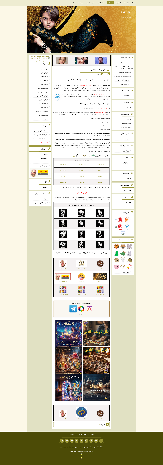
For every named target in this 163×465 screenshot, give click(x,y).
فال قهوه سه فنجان (126, 123)
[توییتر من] (76, 441)
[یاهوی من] (101, 441)
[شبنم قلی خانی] (62, 60)
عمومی (99, 424)
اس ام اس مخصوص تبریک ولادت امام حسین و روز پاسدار (124, 67)
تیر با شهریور (63, 170)
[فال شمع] (68, 361)
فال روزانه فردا (44, 199)
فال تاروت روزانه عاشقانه (41, 111)
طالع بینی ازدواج (127, 150)
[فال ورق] (68, 388)
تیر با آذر (63, 176)
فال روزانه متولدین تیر (97, 69)
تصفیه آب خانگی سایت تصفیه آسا (40, 130)
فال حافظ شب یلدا (43, 162)
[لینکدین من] (62, 441)
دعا (130, 166)
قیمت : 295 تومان (40, 58)
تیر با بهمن (81, 182)
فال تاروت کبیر (44, 72)
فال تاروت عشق (44, 107)
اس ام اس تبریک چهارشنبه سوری (123, 76)
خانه (132, 2)
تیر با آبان (81, 176)
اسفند (81, 155)
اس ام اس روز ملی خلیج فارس (124, 80)
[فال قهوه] (96, 361)
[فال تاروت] (96, 334)
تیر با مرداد (81, 170)
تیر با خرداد (63, 164)
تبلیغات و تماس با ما (78, 2)
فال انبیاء (129, 107)
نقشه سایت (73, 451)
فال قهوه (129, 119)
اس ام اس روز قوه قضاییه (125, 72)
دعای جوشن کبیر (127, 162)
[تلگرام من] (96, 441)
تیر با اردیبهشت (81, 164)
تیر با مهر (100, 176)
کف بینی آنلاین (127, 139)
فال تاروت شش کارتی (42, 96)
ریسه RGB (128, 202)
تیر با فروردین (100, 164)
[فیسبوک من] (91, 441)
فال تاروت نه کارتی (43, 99)
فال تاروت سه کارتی (43, 84)
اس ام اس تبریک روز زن (125, 62)
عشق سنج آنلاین (127, 190)
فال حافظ (126, 2)
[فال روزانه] (68, 334)
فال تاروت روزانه (44, 69)
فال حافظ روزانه (44, 158)
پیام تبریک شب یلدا (43, 165)
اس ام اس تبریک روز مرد (125, 83)
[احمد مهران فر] (101, 60)
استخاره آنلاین (101, 2)
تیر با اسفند (63, 182)
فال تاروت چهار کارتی (43, 88)
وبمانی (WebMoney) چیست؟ (41, 134)
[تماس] (81, 441)
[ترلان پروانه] (81, 60)
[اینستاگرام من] (86, 441)
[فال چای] (96, 388)
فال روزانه (110, 2)
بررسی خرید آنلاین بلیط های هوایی (40, 138)
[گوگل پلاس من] (72, 441)
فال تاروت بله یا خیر (43, 115)
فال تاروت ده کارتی (43, 103)
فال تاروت (118, 2)
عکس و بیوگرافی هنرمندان (41, 202)
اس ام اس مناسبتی (90, 2)
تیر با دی (100, 182)
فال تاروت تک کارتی (43, 80)
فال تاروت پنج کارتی (43, 92)
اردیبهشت (89, 155)
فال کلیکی (128, 178)
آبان (74, 155)
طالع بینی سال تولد (126, 272)
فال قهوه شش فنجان (126, 127)
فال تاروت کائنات (44, 76)
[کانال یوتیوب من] (67, 441)
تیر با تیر (100, 170)
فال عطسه (45, 187)
